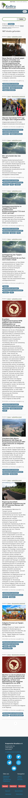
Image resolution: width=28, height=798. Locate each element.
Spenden (5, 786)
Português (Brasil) (21, 1)
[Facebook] (9, 756)
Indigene (5, 88)
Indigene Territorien (15, 88)
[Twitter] (18, 756)
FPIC (11, 184)
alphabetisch (15, 27)
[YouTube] (14, 768)
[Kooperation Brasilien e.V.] (8, 5)
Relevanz (17, 25)
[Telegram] (9, 762)
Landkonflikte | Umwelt (17, 36)
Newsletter (13, 786)
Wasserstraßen (7, 648)
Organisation (6, 776)
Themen (9, 36)
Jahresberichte (7, 779)
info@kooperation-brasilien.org (13, 752)
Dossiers (19, 778)
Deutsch (12, 1)
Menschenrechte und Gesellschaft (12, 86)
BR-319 (5, 597)
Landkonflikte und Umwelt (10, 83)
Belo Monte (13, 474)
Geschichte (6, 778)
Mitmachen (22, 786)
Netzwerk (19, 779)
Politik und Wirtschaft (16, 715)
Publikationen (6, 781)
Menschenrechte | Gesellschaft (18, 96)
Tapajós (17, 184)
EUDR (4, 410)
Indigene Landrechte (9, 90)
